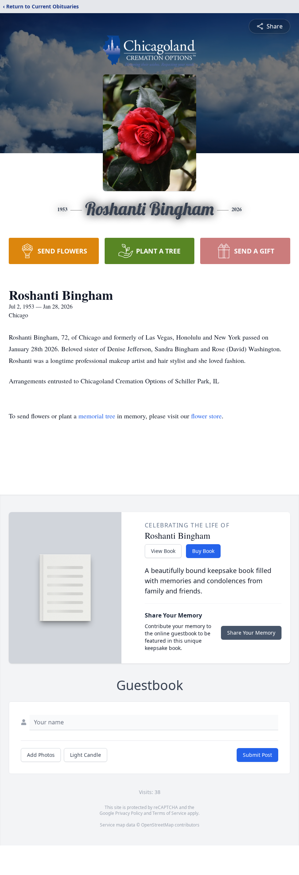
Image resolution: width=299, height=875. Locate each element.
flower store (206, 415)
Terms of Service (169, 813)
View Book (163, 550)
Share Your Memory (251, 632)
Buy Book (203, 550)
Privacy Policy (129, 813)
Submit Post (257, 754)
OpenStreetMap (157, 825)
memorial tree (96, 415)
